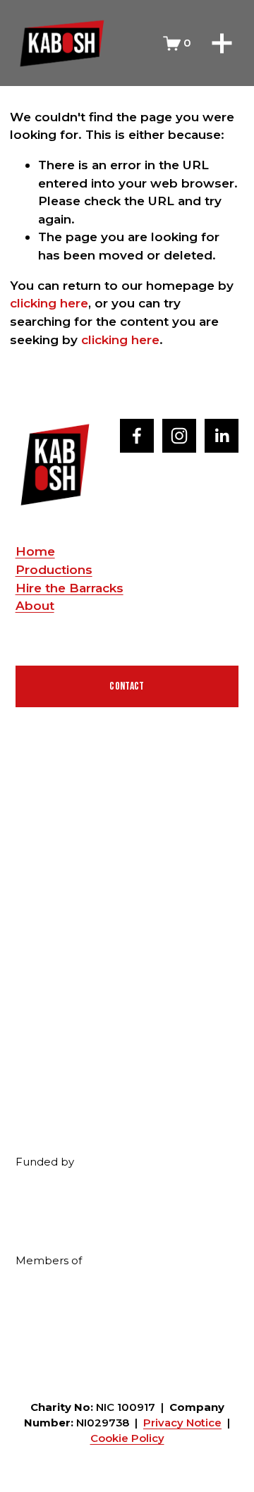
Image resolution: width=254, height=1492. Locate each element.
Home (35, 551)
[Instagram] (179, 436)
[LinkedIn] (221, 436)
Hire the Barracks (69, 587)
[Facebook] (137, 436)
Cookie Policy (127, 1438)
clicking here (49, 302)
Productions (54, 569)
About (35, 605)
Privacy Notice (182, 1423)
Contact (126, 686)
